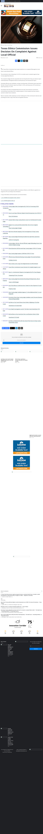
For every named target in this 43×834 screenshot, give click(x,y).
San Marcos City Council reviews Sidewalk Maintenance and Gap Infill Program (7, 360)
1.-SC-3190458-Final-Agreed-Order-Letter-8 (10, 197)
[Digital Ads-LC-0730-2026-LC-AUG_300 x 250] (21, 453)
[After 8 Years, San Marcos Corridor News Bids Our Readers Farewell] (21, 354)
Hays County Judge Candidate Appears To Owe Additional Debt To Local (25, 292)
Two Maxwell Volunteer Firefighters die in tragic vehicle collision (15, 1)
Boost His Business (13, 216)
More (10, 209)
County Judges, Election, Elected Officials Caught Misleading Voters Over (25, 243)
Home (3, 45)
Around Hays (9, 45)
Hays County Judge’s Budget (15, 228)
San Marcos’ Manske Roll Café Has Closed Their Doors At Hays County (25, 320)
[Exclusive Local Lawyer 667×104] (21, 143)
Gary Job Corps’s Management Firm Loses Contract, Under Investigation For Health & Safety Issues (10, 649)
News (6, 45)
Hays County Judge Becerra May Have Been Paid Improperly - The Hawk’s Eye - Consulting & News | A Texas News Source (21, 615)
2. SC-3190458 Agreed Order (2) (8, 200)
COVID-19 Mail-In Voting (14, 244)
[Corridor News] (9, 5)
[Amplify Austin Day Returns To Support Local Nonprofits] (4, 730)
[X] (19, 61)
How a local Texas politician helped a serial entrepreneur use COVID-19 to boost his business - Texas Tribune (21, 603)
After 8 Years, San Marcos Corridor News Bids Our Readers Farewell (21, 360)
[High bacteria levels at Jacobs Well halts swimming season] (36, 392)
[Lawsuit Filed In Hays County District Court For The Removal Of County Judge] (4, 739)
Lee (1, 598)
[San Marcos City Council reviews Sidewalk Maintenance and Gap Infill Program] (7, 354)
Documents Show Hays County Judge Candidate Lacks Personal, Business (25, 297)
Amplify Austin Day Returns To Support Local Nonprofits (10, 731)
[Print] (27, 61)
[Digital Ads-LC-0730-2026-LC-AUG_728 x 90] (21, 12)
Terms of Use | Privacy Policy (7, 752)
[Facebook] (16, 61)
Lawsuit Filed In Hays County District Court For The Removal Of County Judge (10, 741)
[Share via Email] (24, 61)
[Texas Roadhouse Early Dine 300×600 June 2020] (21, 556)
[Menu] (1, 6)
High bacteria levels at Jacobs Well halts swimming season (35, 436)
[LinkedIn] (21, 61)
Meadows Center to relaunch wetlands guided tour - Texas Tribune (14, 606)
